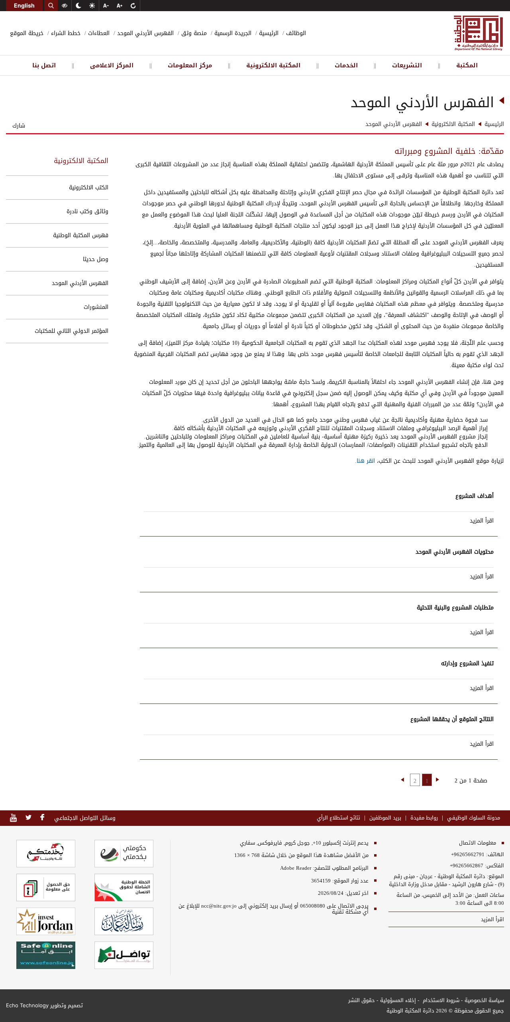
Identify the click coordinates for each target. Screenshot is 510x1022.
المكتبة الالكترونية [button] (273, 65)
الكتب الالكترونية (88, 187)
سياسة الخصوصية (484, 1000)
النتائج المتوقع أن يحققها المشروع (452, 719)
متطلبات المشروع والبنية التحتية (455, 607)
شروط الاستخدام (440, 1000)
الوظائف (295, 33)
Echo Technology (27, 1005)
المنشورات (96, 307)
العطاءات (98, 33)
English (24, 5)
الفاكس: (494, 866)
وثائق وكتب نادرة (87, 211)
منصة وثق (193, 33)
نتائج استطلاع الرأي (338, 818)
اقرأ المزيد (482, 520)
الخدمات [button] (346, 65)
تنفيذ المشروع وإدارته (467, 663)
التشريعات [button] (407, 65)
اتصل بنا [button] (44, 65)
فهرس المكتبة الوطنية (80, 235)
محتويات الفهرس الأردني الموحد (455, 551)
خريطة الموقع (26, 33)
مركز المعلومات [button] (190, 65)
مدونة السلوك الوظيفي (473, 818)
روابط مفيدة (424, 818)
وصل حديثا (95, 259)
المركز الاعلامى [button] (111, 65)
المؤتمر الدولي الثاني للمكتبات (71, 331)
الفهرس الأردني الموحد (144, 33)
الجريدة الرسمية (231, 33)
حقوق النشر (361, 1000)
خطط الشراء (64, 33)
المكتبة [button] (467, 65)
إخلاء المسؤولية (398, 1000)
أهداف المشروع (474, 496)
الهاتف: (494, 855)
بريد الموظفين (385, 818)
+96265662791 (467, 855)
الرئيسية (268, 33)
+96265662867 (466, 866)
